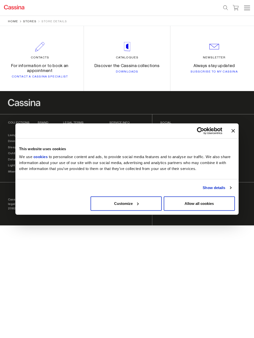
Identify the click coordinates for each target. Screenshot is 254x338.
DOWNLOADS (127, 71)
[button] (246, 8)
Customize (123, 203)
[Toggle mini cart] (235, 7)
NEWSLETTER (214, 57)
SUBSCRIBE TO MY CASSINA (214, 71)
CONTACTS (40, 57)
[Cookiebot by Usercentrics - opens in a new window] (200, 131)
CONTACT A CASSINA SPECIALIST (40, 76)
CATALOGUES (127, 57)
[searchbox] (225, 8)
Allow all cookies (199, 203)
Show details (214, 188)
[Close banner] (233, 131)
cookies (40, 156)
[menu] (247, 8)
